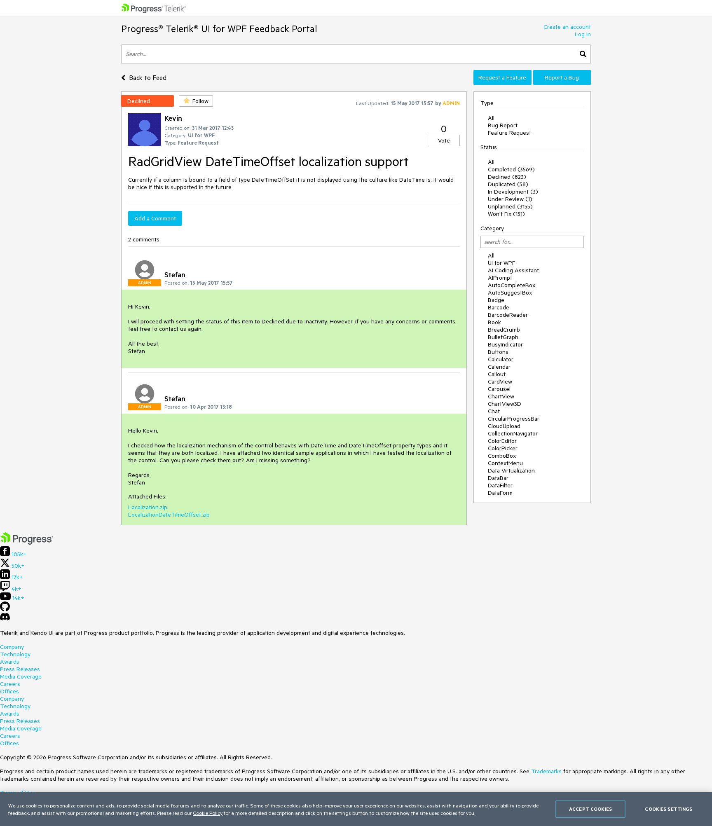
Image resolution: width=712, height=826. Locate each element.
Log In (583, 34)
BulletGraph (503, 337)
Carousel (499, 389)
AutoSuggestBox (510, 292)
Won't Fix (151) (506, 214)
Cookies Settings (668, 809)
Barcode (498, 307)
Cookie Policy (207, 813)
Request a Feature (502, 77)
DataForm (500, 492)
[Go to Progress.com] (27, 542)
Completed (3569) (511, 169)
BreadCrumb (504, 329)
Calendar (499, 366)
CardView (500, 381)
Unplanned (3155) (510, 206)
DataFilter (500, 485)
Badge (496, 300)
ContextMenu (505, 463)
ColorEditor (502, 441)
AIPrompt (500, 277)
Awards (9, 661)
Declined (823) (507, 176)
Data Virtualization (511, 470)
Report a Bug (562, 77)
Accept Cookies (590, 809)
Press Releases (20, 669)
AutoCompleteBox (511, 285)
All (491, 118)
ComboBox (502, 455)
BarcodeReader (508, 314)
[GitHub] (5, 609)
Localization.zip (147, 507)
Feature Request (509, 132)
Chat (494, 411)
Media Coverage (21, 676)
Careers (10, 684)
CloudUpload (504, 426)
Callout (497, 374)
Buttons (498, 352)
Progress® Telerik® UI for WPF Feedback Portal (219, 29)
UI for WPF (501, 263)
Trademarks (546, 771)
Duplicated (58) (508, 184)
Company (12, 647)
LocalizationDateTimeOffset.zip (169, 514)
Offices (9, 691)
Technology (15, 654)
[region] (356, 809)
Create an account (567, 26)
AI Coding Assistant (513, 270)
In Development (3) (513, 191)
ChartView (501, 396)
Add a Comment (155, 218)
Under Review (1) (510, 199)
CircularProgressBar (513, 418)
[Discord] (5, 618)
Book (494, 322)
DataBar (498, 478)
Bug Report (503, 125)
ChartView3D (504, 403)
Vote (444, 140)
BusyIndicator (505, 344)
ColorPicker (503, 448)
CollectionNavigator (513, 433)
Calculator (500, 359)
